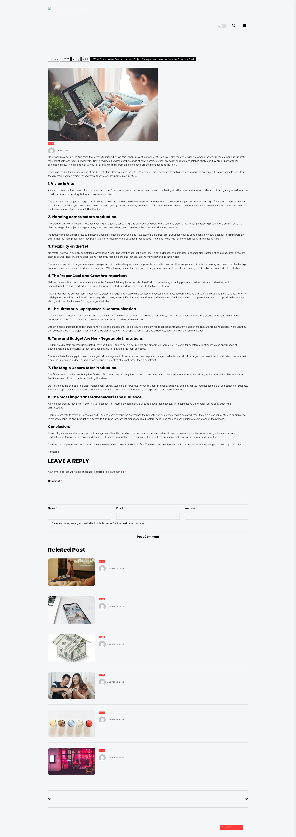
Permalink (53, 451)
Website (190, 508)
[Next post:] (244, 799)
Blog (51, 143)
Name (52, 508)
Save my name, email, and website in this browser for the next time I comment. (99, 523)
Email (120, 508)
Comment (55, 481)
